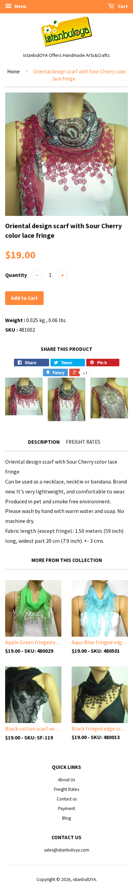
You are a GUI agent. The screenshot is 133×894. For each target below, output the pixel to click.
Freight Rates (83, 442)
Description (44, 442)
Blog (66, 818)
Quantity (16, 274)
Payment (66, 808)
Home (13, 71)
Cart (122, 6)
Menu (19, 6)
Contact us (67, 799)
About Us (66, 780)
